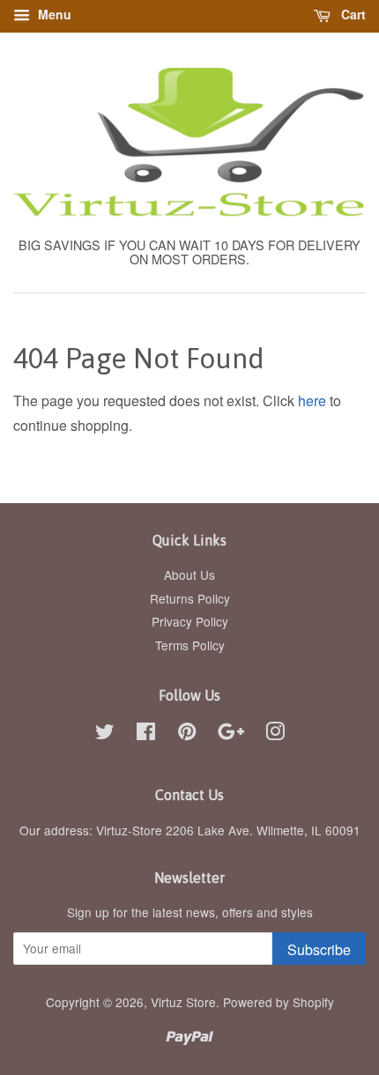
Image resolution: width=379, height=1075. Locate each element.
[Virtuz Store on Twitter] (105, 734)
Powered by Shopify (278, 1002)
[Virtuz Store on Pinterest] (187, 734)
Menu (52, 14)
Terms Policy (190, 645)
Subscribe (319, 949)
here (312, 400)
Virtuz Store (183, 1002)
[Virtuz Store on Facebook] (146, 734)
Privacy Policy (190, 621)
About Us (189, 574)
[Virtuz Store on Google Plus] (231, 734)
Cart (352, 14)
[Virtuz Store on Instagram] (275, 734)
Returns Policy (190, 598)
